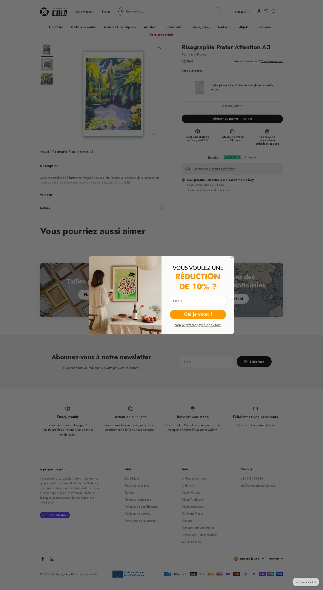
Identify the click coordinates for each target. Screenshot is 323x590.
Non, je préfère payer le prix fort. (198, 325)
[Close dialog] (232, 258)
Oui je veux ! (198, 314)
